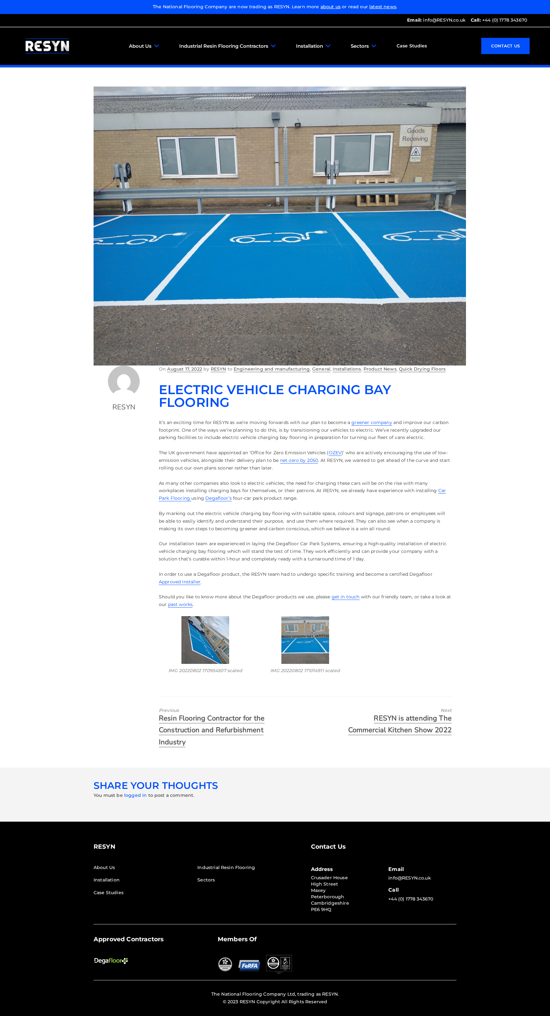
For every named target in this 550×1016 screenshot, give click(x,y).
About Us (140, 46)
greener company (371, 422)
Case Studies (412, 46)
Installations (347, 369)
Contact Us (505, 45)
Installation (309, 46)
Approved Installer (180, 582)
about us (331, 7)
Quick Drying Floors (422, 369)
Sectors (360, 46)
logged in (135, 795)
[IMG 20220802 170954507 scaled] (205, 640)
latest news (382, 7)
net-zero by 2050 (299, 460)
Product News (380, 369)
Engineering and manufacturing (272, 369)
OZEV (335, 453)
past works (180, 604)
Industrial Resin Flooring (226, 867)
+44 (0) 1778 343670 (499, 20)
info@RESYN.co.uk (436, 20)
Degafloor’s (218, 498)
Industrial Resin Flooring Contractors (223, 46)
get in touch (346, 597)
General (321, 369)
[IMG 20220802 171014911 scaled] (304, 640)
